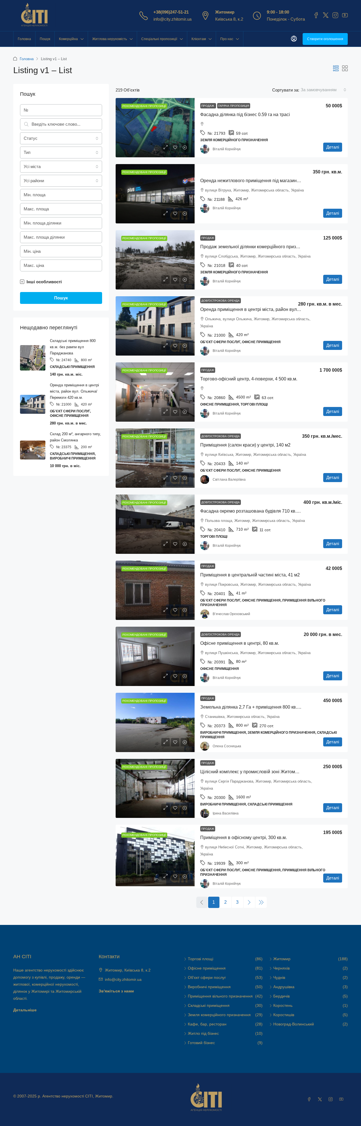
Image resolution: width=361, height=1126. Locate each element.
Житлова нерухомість (109, 39)
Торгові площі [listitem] (200, 959)
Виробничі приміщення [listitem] (209, 987)
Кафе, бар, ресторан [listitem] (207, 1024)
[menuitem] (294, 39)
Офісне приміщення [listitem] (207, 968)
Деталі (332, 147)
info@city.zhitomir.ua (172, 19)
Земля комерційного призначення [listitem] (219, 1014)
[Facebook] (310, 1099)
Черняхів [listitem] (281, 968)
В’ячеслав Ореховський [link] (231, 614)
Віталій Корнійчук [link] (227, 149)
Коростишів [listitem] (283, 1014)
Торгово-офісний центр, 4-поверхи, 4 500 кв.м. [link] (248, 378)
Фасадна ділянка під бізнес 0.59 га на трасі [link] (245, 114)
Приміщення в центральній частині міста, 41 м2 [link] (250, 574)
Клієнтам (198, 39)
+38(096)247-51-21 (171, 12)
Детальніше (25, 1010)
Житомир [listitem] (281, 959)
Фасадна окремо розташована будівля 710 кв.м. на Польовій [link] (263, 511)
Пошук (45, 39)
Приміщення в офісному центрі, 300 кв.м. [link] (243, 837)
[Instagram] (332, 1099)
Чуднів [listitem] (279, 977)
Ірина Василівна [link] (226, 813)
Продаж (208, 105)
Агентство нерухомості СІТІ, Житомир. (77, 1096)
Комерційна (68, 39)
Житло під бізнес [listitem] (203, 1033)
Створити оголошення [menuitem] (325, 39)
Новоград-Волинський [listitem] (293, 1024)
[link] (155, 127)
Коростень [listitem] (282, 1005)
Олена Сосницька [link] (227, 746)
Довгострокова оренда (220, 300)
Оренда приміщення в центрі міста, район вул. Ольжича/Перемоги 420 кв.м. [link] (279, 309)
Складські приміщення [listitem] (209, 1005)
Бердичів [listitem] (281, 996)
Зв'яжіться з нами (116, 991)
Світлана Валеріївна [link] (229, 480)
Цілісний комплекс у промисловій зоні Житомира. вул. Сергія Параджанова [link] (279, 771)
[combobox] (323, 90)
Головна (24, 39)
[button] (336, 69)
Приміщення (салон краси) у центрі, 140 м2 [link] (245, 445)
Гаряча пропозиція (233, 105)
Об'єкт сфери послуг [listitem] (207, 977)
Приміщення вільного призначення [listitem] (220, 996)
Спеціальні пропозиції (159, 39)
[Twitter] (321, 1099)
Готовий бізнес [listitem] (201, 1042)
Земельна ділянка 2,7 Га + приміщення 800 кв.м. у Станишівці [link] (265, 707)
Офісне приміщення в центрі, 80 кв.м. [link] (239, 643)
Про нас (226, 39)
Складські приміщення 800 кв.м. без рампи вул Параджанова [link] (73, 347)
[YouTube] (342, 1099)
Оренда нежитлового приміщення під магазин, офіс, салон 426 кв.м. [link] (271, 180)
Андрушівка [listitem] (283, 987)
